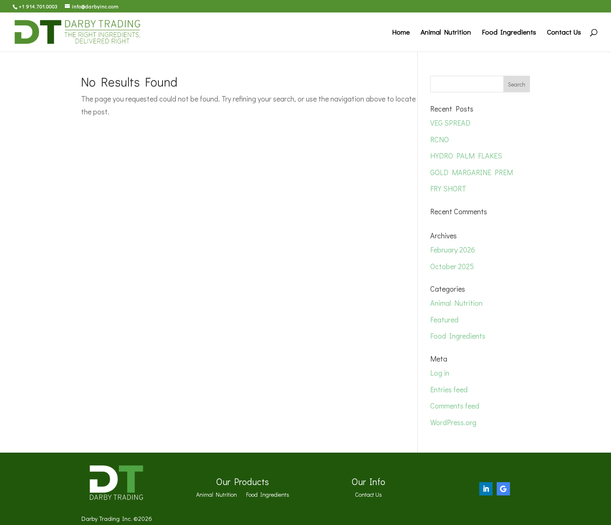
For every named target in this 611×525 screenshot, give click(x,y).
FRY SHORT (448, 188)
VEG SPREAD (450, 123)
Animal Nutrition (446, 33)
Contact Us (564, 33)
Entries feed (449, 389)
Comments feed (454, 406)
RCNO (439, 139)
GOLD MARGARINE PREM (471, 172)
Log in (439, 373)
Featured (444, 319)
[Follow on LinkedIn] (486, 488)
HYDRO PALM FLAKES (466, 156)
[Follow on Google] (503, 488)
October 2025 (452, 266)
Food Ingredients (509, 33)
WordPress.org (453, 422)
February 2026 (452, 250)
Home (401, 33)
